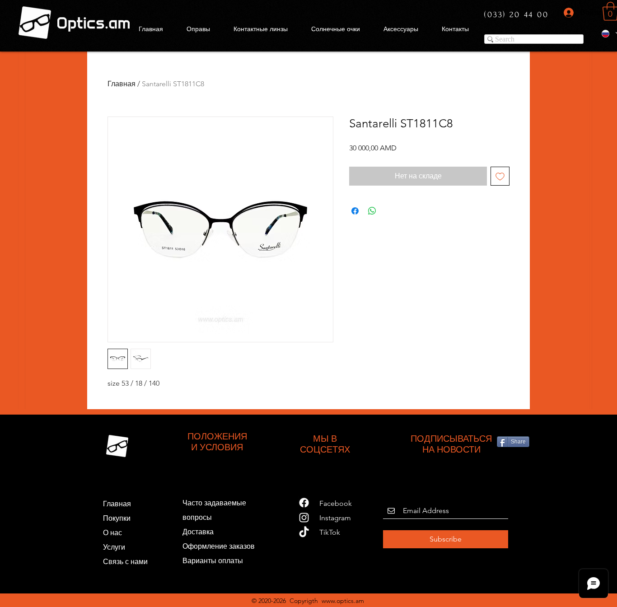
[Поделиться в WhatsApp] (372, 210)
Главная (122, 83)
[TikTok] (304, 532)
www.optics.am (343, 601)
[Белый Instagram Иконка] (304, 517)
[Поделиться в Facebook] (355, 210)
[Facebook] (304, 502)
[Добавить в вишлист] (500, 176)
